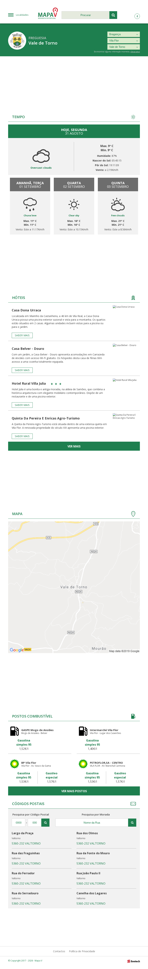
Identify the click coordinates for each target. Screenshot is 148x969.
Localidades (22, 14)
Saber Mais (22, 335)
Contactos (59, 951)
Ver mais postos (74, 791)
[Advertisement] (74, 83)
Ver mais (74, 446)
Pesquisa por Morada (96, 814)
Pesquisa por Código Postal (30, 814)
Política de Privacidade (82, 951)
